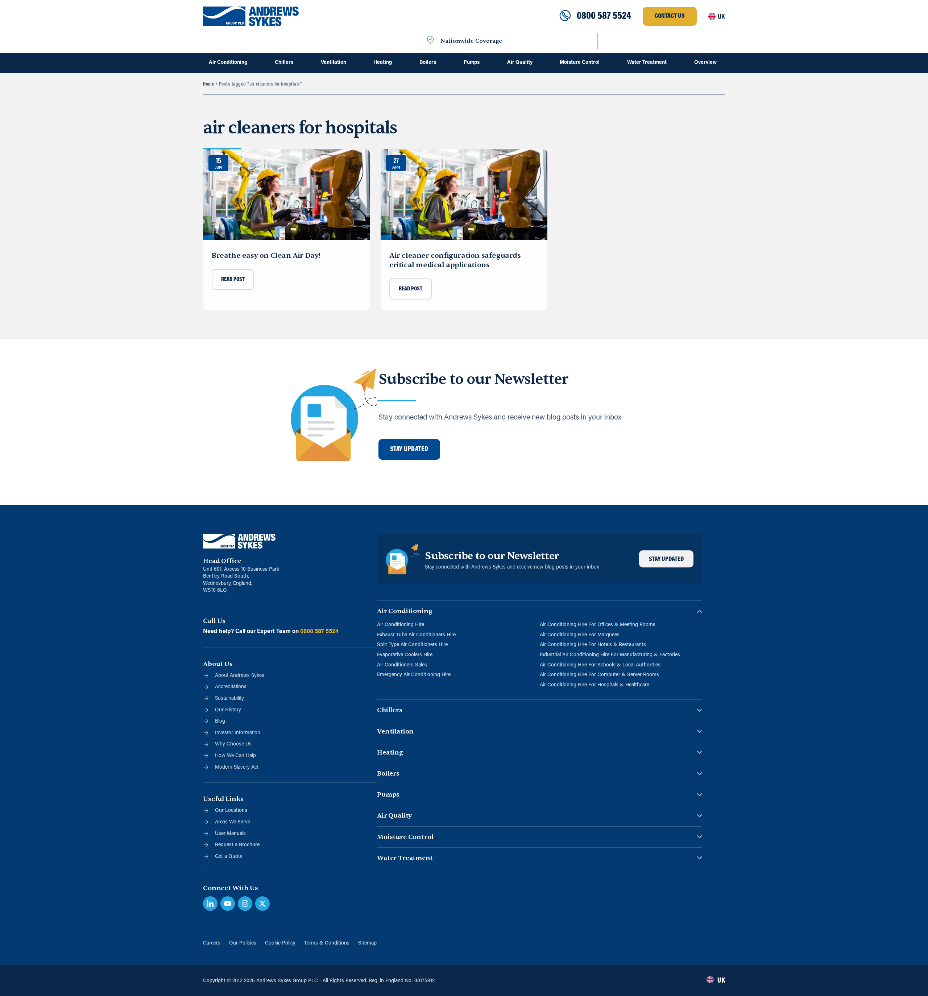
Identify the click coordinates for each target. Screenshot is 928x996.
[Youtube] (227, 903)
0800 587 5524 (604, 16)
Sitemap (367, 943)
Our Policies (242, 943)
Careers (211, 943)
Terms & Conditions (326, 943)
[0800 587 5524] (565, 16)
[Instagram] (245, 903)
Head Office (222, 561)
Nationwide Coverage (471, 41)
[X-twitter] (262, 903)
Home (208, 84)
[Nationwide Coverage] (430, 41)
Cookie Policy (280, 943)
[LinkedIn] (210, 903)
